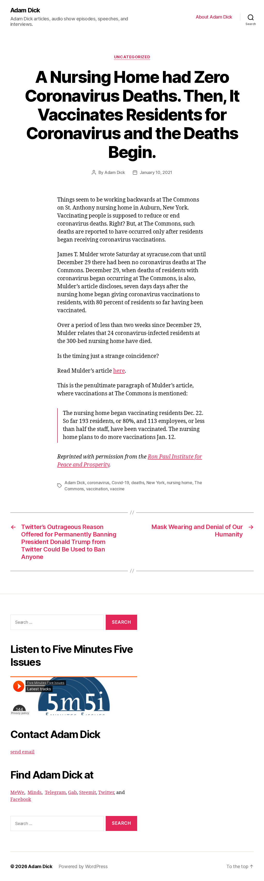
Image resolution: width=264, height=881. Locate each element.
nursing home (179, 482)
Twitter (106, 793)
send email (22, 752)
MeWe (17, 793)
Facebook (20, 800)
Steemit (87, 793)
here (119, 370)
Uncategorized (132, 57)
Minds (35, 793)
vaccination (97, 488)
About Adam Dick (214, 17)
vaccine (117, 488)
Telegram (55, 793)
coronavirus (98, 482)
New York (155, 482)
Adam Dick (25, 10)
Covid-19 (120, 482)
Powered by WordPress (83, 866)
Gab (72, 793)
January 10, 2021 (156, 172)
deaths (137, 482)
